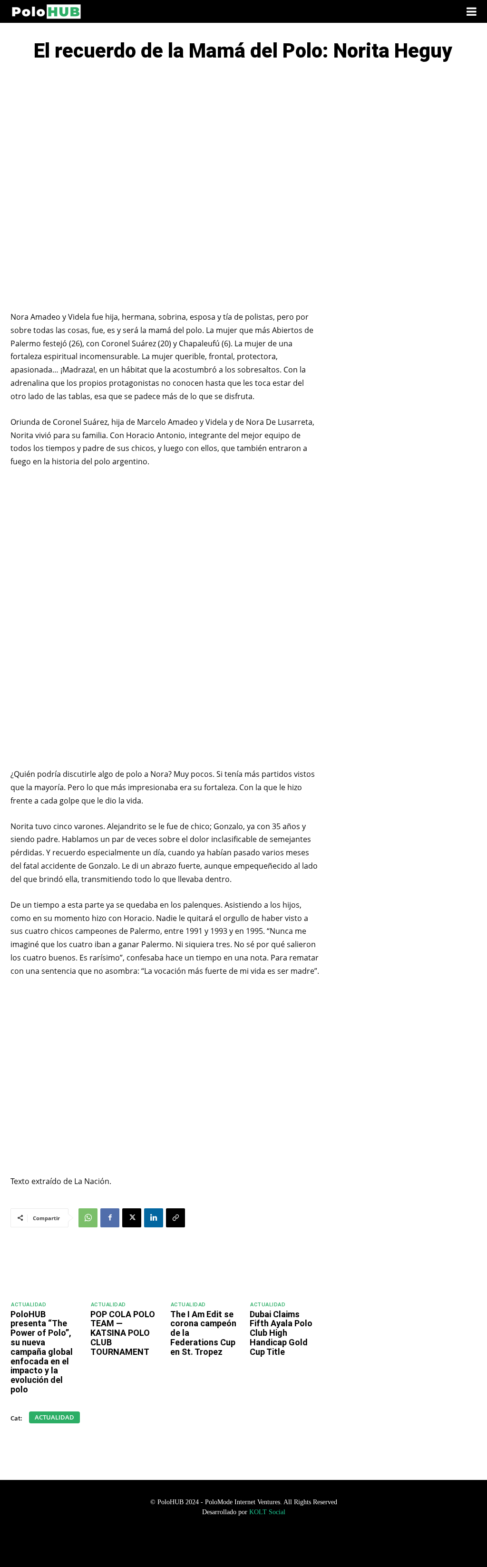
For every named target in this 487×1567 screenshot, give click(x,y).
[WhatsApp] (87, 1217)
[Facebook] (109, 1217)
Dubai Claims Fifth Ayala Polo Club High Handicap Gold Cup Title (281, 1333)
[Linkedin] (153, 1217)
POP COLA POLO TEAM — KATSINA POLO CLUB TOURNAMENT (122, 1333)
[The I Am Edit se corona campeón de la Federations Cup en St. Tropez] (206, 1270)
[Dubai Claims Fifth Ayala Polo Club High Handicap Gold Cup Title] (285, 1270)
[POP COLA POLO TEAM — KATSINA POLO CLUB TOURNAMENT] (126, 1270)
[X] (131, 1217)
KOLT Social (267, 1512)
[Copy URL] (175, 1217)
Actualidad (28, 1304)
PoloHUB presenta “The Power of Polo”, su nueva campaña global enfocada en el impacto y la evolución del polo (41, 1351)
